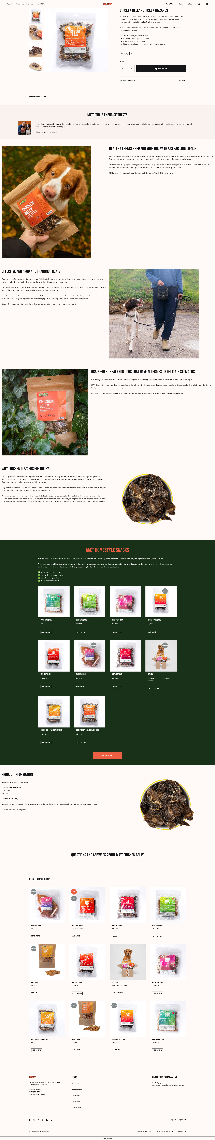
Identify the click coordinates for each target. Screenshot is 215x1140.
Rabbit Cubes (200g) (46, 620)
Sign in (181, 4)
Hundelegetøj (76, 1095)
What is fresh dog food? (24, 4)
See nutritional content (37, 97)
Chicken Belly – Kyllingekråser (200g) (87, 730)
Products (9, 4)
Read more (152, 632)
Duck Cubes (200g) (81, 620)
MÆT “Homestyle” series (66, 558)
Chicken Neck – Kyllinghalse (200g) (51, 730)
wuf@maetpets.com (35, 1089)
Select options (153, 689)
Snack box (115, 983)
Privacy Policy (182, 1131)
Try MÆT (169, 4)
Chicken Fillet (35, 983)
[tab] (127, 81)
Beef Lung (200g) (117, 674)
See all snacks (107, 755)
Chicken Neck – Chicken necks (40, 1039)
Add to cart (163, 68)
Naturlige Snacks (77, 1090)
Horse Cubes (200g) (117, 620)
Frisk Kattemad (76, 1107)
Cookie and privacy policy (145, 1131)
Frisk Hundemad (77, 1084)
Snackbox (150, 674)
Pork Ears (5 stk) (81, 674)
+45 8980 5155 (34, 1092)
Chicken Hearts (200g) (154, 620)
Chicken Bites (76, 1039)
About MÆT (41, 4)
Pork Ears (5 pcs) (36, 926)
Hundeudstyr (76, 1101)
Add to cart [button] (46, 632)
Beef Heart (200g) (46, 674)
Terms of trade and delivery (165, 1131)
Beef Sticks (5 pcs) (77, 926)
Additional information (127, 80)
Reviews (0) (182, 80)
